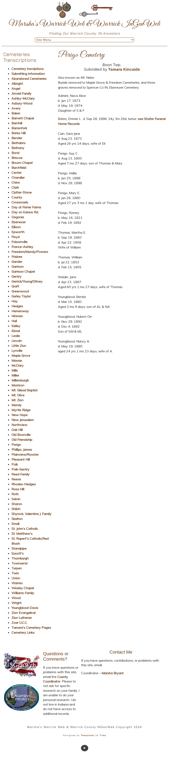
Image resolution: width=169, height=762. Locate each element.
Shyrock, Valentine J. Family (32, 514)
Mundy (17, 405)
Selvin (16, 499)
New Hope (20, 415)
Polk (15, 464)
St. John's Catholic (25, 528)
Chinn (16, 182)
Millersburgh (20, 380)
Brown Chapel (22, 163)
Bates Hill (19, 133)
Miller (15, 375)
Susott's (18, 553)
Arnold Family (22, 93)
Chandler (18, 177)
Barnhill (17, 123)
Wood (16, 598)
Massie (17, 360)
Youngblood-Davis (25, 608)
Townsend (19, 563)
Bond (15, 153)
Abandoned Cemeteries (29, 78)
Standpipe (19, 548)
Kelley (16, 326)
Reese (16, 479)
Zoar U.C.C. (20, 622)
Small (15, 524)
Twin (15, 573)
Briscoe (17, 158)
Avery (16, 108)
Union (16, 578)
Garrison (18, 266)
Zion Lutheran (22, 617)
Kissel (16, 331)
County (17, 197)
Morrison (18, 385)
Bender (17, 138)
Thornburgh (20, 558)
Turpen (17, 568)
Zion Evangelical (23, 613)
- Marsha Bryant (111, 673)
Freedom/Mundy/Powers (30, 252)
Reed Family (21, 474)
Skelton (17, 519)
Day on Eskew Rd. (25, 212)
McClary (18, 365)
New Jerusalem (23, 420)
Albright (17, 83)
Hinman (17, 316)
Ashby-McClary (23, 98)
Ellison (16, 227)
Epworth (18, 232)
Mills (15, 370)
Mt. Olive (18, 395)
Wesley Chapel (23, 588)
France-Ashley (22, 247)
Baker (16, 113)
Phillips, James (22, 449)
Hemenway (20, 311)
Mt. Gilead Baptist (25, 390)
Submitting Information (28, 74)
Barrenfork (19, 128)
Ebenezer (19, 222)
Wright (17, 603)
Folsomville (20, 242)
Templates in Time (93, 735)
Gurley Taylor (21, 296)
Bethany (18, 148)
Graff (15, 286)
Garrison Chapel (23, 271)
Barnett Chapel (23, 118)
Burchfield (19, 167)
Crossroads (20, 202)
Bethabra (18, 143)
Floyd (16, 237)
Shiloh (16, 509)
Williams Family (23, 593)
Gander (17, 261)
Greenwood (20, 291)
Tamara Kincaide (124, 69)
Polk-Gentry (20, 469)
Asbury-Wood (22, 103)
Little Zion (19, 345)
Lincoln (17, 341)
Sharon (17, 504)
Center (17, 172)
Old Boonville (21, 435)
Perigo (16, 444)
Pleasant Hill (21, 459)
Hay (15, 301)
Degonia (18, 217)
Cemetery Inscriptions (28, 69)
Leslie (16, 336)
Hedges (17, 306)
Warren (17, 583)
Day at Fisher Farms (26, 207)
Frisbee (17, 256)
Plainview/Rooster (25, 454)
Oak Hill (17, 430)
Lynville (17, 350)
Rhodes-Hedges (24, 484)
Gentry (17, 276)
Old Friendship (22, 439)
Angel (16, 88)
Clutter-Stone (22, 192)
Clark (15, 187)
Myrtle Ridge (21, 410)
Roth (15, 494)
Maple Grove (21, 355)
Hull (14, 321)
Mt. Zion (17, 400)
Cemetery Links (23, 632)
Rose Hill (18, 489)
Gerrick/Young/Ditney (27, 281)
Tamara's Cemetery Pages (31, 627)
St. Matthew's (22, 533)
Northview (19, 425)
